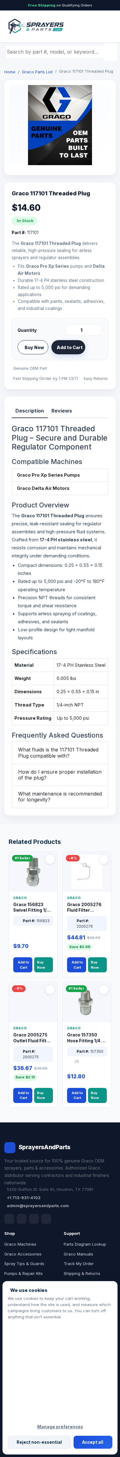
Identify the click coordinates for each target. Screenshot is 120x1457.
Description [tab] (29, 411)
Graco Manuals (78, 1253)
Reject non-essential (39, 1442)
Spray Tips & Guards (24, 1263)
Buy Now (34, 347)
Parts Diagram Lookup (85, 1244)
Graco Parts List (37, 71)
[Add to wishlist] (95, 347)
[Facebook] (9, 1219)
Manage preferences (60, 1426)
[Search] (111, 52)
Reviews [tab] (61, 411)
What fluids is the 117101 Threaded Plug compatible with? (58, 753)
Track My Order (79, 1263)
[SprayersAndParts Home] (35, 26)
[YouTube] (46, 1219)
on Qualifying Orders (60, 5)
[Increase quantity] (96, 330)
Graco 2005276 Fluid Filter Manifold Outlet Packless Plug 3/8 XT (86, 908)
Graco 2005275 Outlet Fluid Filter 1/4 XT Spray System (32, 1038)
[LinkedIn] (21, 1219)
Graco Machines (20, 1244)
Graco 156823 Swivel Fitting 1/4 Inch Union (31, 908)
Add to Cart (70, 347)
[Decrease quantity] (70, 330)
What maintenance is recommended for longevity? (60, 797)
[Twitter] (34, 1219)
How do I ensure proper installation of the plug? (60, 775)
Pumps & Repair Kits (23, 1273)
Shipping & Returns (82, 1273)
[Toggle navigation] (104, 26)
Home (9, 71)
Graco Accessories (23, 1253)
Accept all (92, 1442)
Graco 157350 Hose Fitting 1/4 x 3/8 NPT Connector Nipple (86, 1038)
